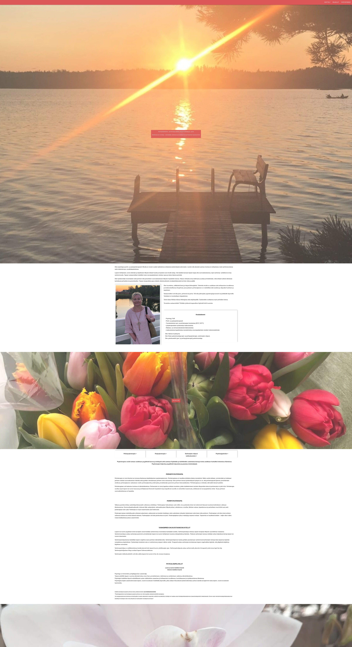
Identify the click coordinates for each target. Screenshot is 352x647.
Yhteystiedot (346, 2)
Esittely (327, 2)
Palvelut (336, 2)
